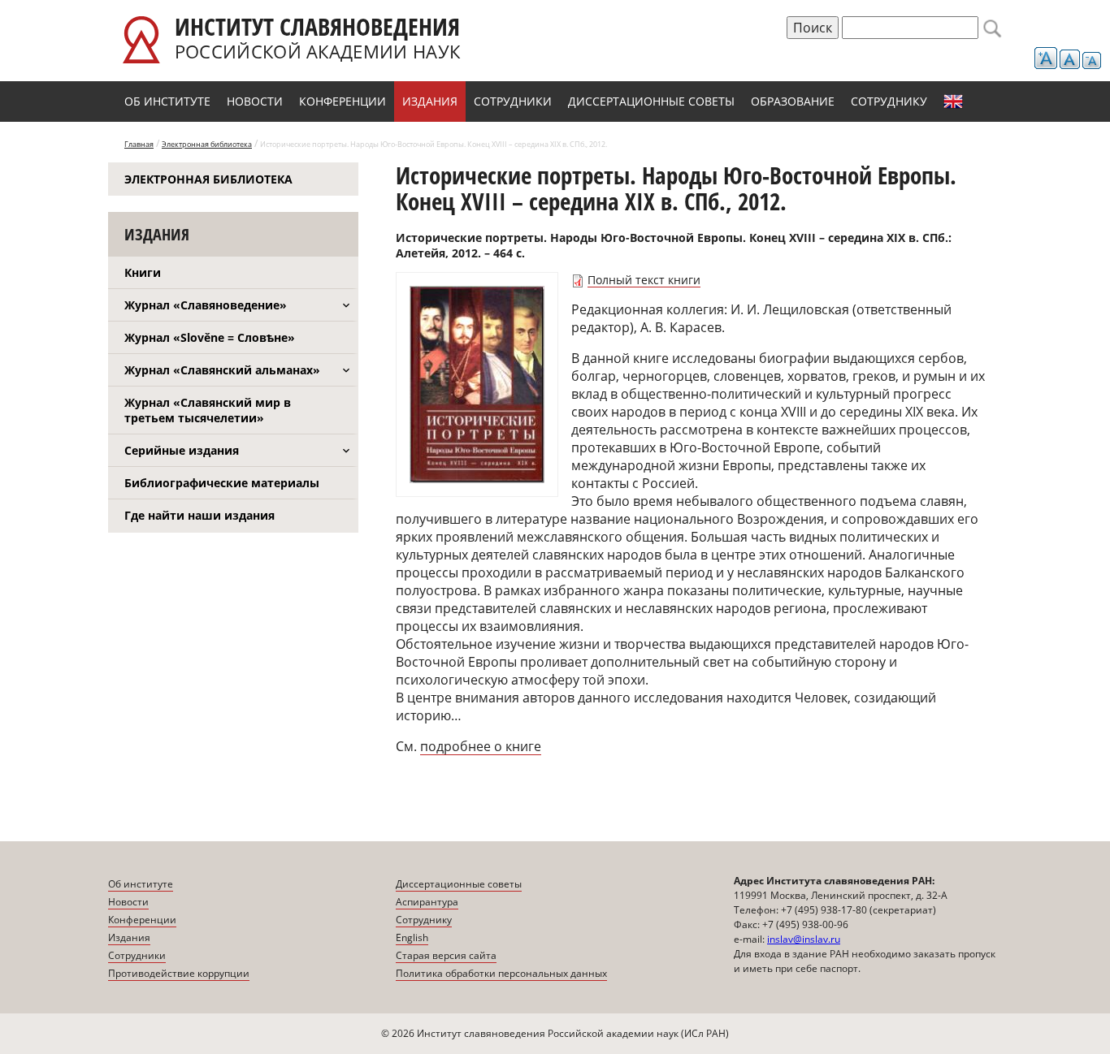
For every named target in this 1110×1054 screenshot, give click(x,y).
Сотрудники (513, 101)
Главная (139, 144)
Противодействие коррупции (178, 973)
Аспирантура (427, 902)
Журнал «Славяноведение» (205, 305)
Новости (255, 101)
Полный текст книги (644, 279)
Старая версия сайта (446, 955)
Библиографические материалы (221, 482)
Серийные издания (181, 450)
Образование (793, 101)
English (953, 101)
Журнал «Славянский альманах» (222, 370)
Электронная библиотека (207, 144)
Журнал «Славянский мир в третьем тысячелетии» (207, 410)
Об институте (167, 101)
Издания (429, 101)
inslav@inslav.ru (803, 939)
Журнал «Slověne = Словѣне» (209, 337)
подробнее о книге (480, 746)
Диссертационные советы (651, 101)
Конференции (342, 101)
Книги (142, 272)
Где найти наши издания (199, 515)
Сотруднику (889, 101)
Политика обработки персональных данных (501, 973)
